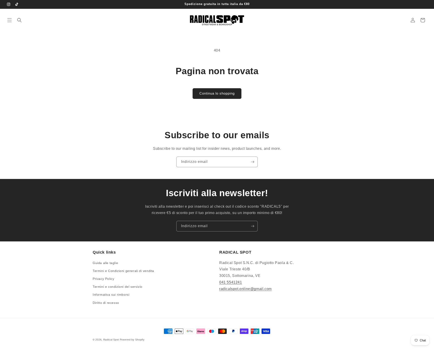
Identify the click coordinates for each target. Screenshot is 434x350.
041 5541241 (230, 282)
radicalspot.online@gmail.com (245, 289)
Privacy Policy (103, 279)
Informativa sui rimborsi (111, 294)
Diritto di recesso (106, 303)
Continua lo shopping (217, 93)
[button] (9, 20)
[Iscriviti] (252, 162)
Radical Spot (111, 339)
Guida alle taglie (105, 263)
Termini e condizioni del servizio (117, 286)
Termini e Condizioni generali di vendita (123, 271)
